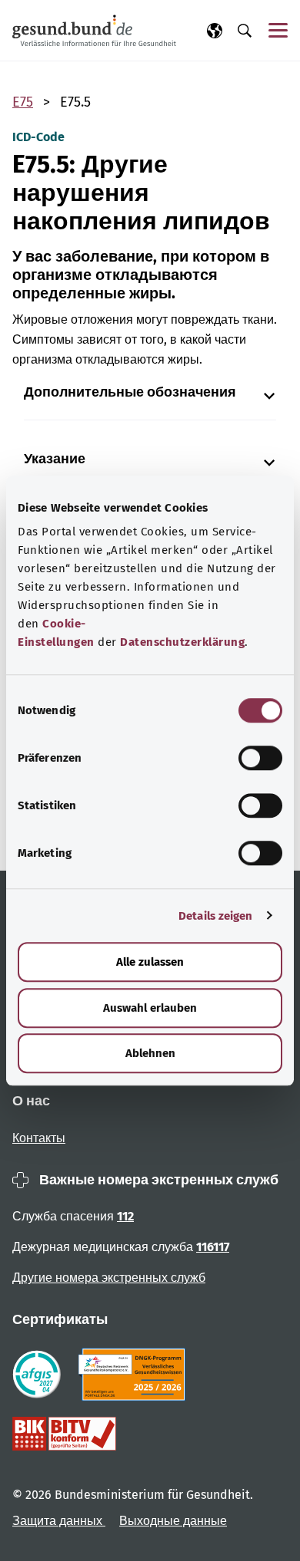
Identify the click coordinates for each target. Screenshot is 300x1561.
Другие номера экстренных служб (108, 1277)
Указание (54, 459)
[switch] (260, 758)
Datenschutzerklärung (182, 642)
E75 (22, 102)
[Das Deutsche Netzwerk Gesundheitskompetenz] (135, 1374)
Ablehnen (150, 1053)
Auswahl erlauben (150, 1008)
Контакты (38, 1138)
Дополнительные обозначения (130, 392)
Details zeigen (215, 916)
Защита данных (58, 1520)
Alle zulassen (150, 962)
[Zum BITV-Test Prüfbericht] (64, 1434)
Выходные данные (173, 1520)
